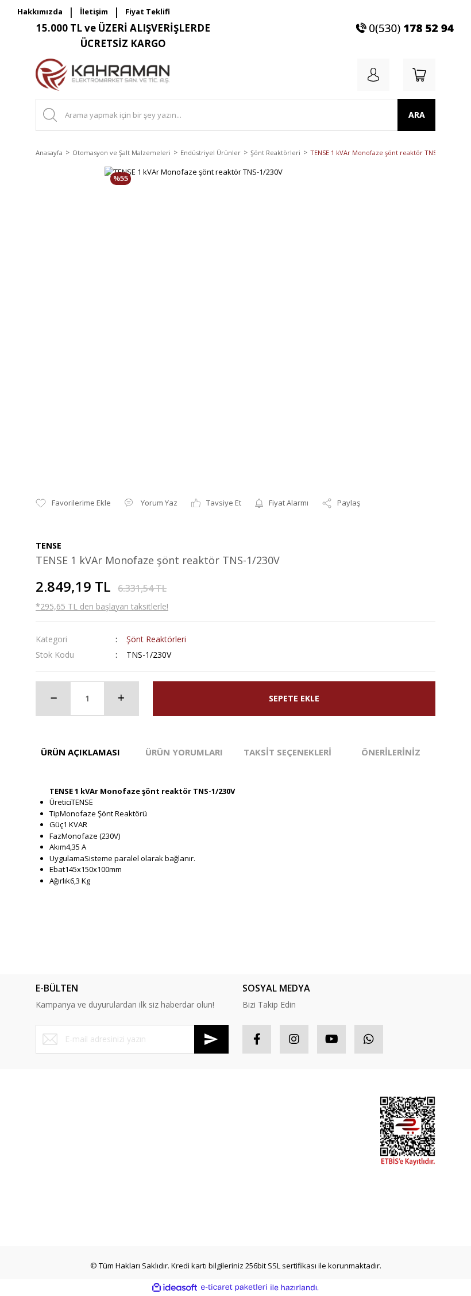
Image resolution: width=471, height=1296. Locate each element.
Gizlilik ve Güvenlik (171, 1138)
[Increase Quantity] (121, 698)
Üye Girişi (52, 1126)
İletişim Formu (59, 1167)
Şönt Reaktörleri (156, 639)
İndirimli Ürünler (325, 1175)
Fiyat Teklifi (147, 11)
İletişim (94, 11)
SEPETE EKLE (294, 698)
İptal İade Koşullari (171, 1158)
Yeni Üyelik (55, 1106)
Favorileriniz (263, 1147)
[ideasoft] (175, 1287)
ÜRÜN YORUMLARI (184, 752)
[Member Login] (373, 75)
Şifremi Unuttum (63, 1147)
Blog (146, 1199)
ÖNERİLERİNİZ (390, 752)
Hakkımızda (40, 11)
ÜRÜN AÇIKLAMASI (80, 752)
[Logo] (102, 75)
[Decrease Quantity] (53, 698)
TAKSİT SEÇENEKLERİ (287, 752)
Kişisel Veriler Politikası (178, 1179)
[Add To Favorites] (73, 503)
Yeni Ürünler (332, 1201)
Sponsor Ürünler (326, 1112)
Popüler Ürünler (325, 1144)
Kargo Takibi (57, 1208)
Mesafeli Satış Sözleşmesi (163, 1112)
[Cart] (419, 75)
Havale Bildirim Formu (73, 1188)
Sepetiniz (258, 1167)
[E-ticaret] (234, 1287)
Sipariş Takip (264, 1126)
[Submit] (211, 1039)
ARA (416, 114)
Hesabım (257, 1106)
